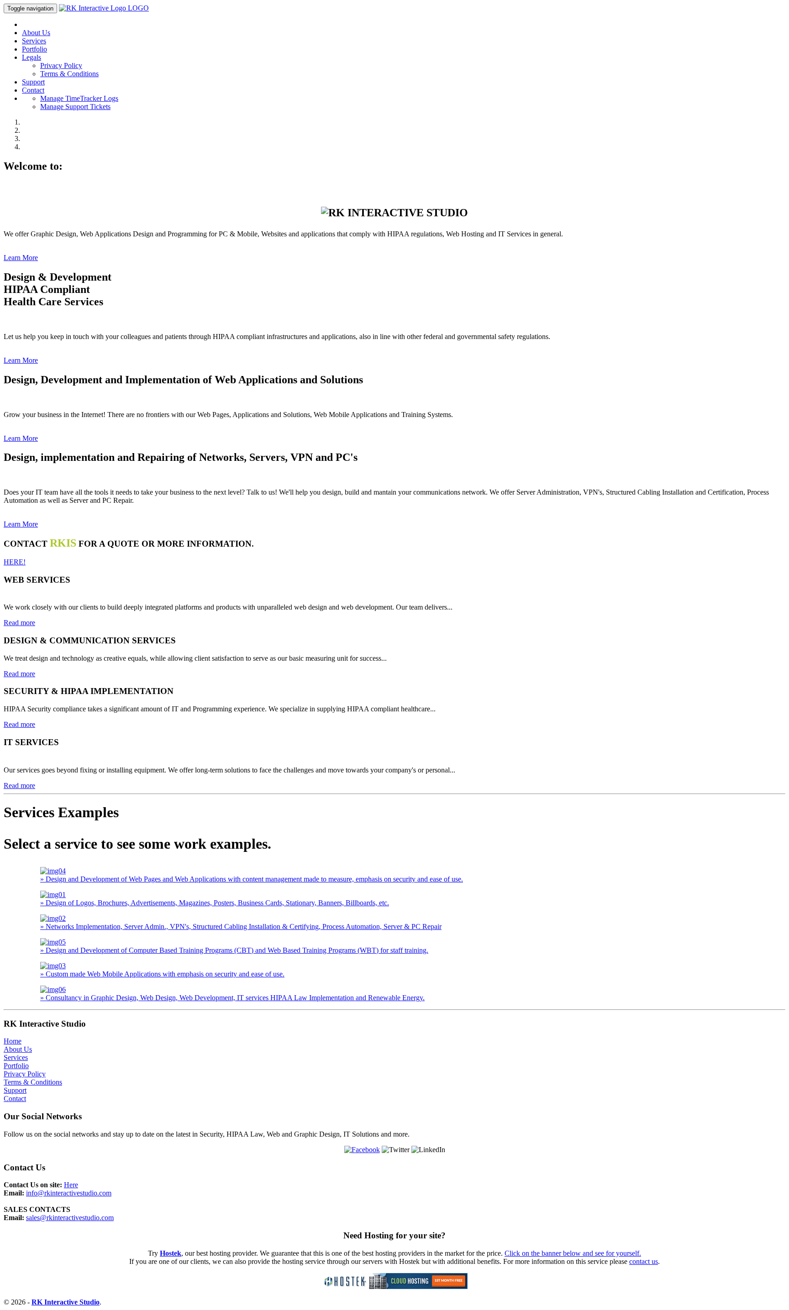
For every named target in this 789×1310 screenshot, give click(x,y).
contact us (643, 1261)
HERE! (15, 562)
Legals (31, 57)
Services (34, 41)
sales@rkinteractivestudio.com (70, 1217)
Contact (33, 90)
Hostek (170, 1253)
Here (71, 1185)
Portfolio (34, 49)
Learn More (21, 257)
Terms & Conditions (69, 74)
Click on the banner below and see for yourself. (573, 1253)
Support (33, 82)
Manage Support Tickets (75, 106)
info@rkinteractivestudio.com (68, 1193)
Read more (19, 622)
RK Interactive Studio (66, 1302)
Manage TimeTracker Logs (79, 98)
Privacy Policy (61, 65)
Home (12, 1041)
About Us (36, 33)
